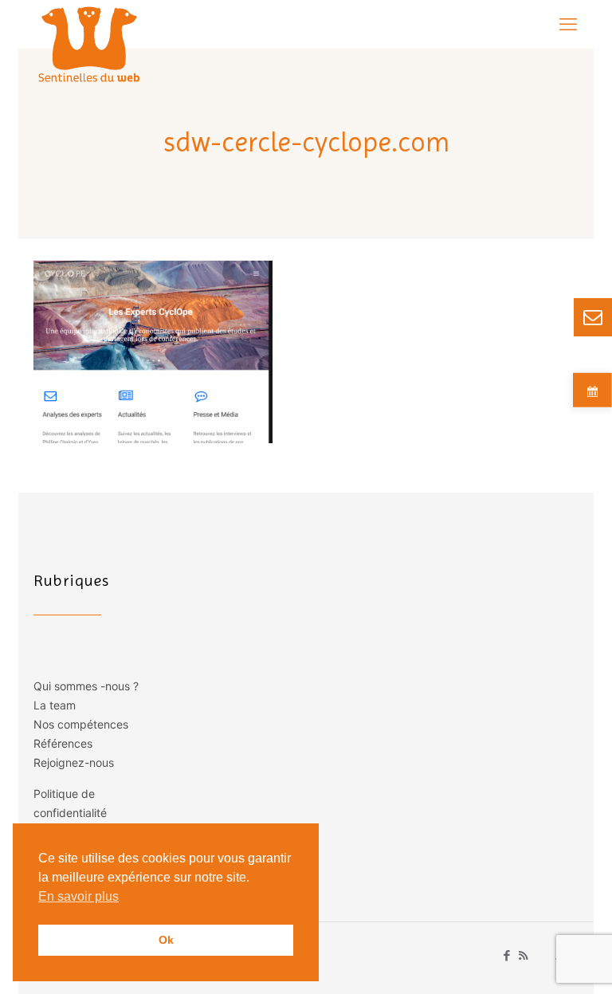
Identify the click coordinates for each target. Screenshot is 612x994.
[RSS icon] (523, 955)
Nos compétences (80, 724)
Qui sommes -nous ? (86, 686)
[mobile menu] (568, 23)
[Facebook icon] (506, 955)
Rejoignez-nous (73, 762)
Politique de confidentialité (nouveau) (70, 813)
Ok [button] (166, 939)
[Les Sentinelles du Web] (89, 44)
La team (54, 705)
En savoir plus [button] (78, 896)
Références (62, 743)
